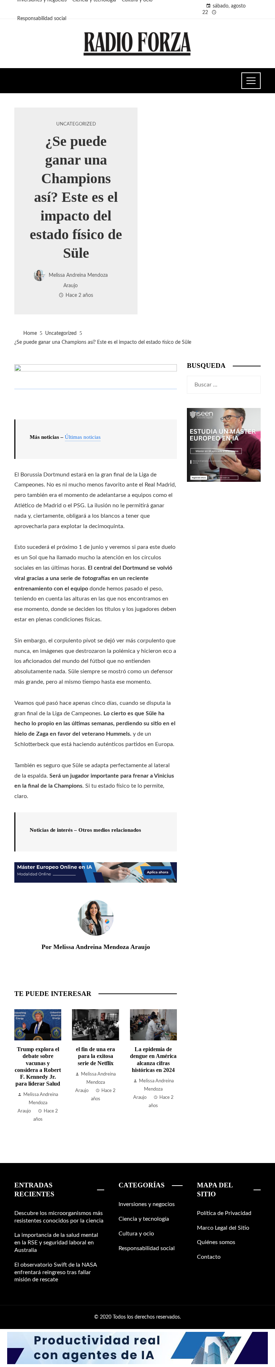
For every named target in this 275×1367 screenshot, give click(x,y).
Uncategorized (76, 124)
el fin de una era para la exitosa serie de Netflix (95, 1056)
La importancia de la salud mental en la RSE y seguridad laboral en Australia (56, 1242)
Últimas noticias (83, 437)
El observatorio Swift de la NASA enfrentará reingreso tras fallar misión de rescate (55, 1272)
